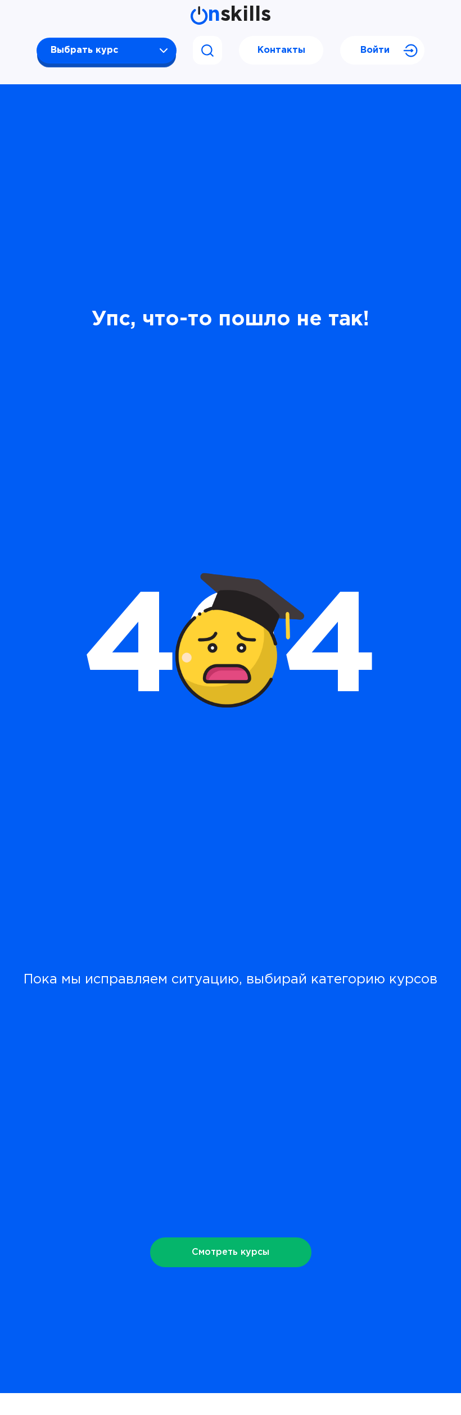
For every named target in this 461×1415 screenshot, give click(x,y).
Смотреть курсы (230, 1252)
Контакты (281, 50)
